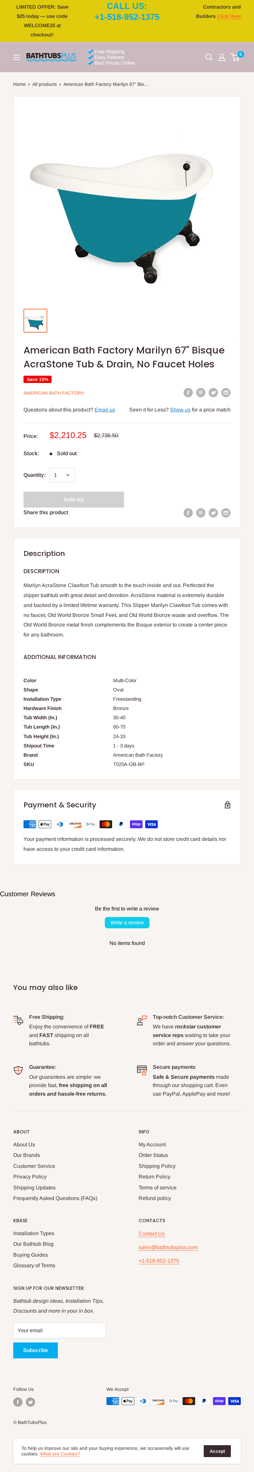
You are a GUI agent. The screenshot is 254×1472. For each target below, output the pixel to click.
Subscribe (35, 1350)
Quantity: (34, 475)
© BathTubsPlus (30, 1422)
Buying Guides (30, 1255)
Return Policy (154, 1176)
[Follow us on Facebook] (17, 1401)
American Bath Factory (53, 393)
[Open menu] (16, 57)
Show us (180, 409)
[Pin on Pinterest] (200, 393)
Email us (105, 409)
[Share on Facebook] (188, 393)
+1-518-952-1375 (159, 1261)
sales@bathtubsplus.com (168, 1247)
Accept (217, 1451)
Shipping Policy (157, 1166)
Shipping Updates (34, 1187)
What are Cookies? (60, 1453)
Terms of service (158, 1187)
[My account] (222, 57)
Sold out (74, 499)
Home (19, 84)
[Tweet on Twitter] (213, 393)
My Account (152, 1144)
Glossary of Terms (34, 1265)
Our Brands (26, 1155)
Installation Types (33, 1233)
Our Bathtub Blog (33, 1244)
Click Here (229, 16)
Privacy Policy (30, 1176)
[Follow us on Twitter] (30, 1401)
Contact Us (152, 1233)
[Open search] (209, 57)
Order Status (153, 1155)
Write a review (127, 922)
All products (44, 84)
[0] (235, 57)
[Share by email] (226, 393)
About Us (24, 1144)
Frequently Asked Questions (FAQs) (55, 1198)
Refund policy (155, 1198)
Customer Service (34, 1166)
